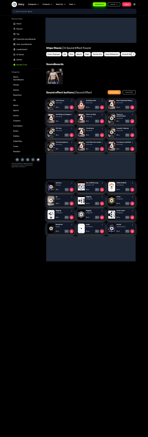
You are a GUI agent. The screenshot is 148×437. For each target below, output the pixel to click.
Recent (19, 29)
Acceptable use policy (17, 165)
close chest (120, 210)
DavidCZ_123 (90, 185)
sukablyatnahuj (120, 226)
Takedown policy (27, 163)
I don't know (60, 100)
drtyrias (58, 199)
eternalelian (89, 226)
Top (17, 34)
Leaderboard (21, 49)
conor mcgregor (54, 54)
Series (15, 131)
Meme (15, 105)
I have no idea (91, 114)
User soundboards (24, 44)
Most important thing (123, 100)
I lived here (90, 128)
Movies (16, 85)
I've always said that (123, 142)
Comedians (18, 126)
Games (19, 60)
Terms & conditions (17, 163)
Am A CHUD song (92, 183)
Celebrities (17, 141)
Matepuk (58, 185)
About (17, 166)
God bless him (91, 100)
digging (88, 196)
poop (88, 224)
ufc (64, 54)
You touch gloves (62, 142)
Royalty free (21, 65)
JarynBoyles (120, 185)
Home (18, 24)
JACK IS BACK (121, 183)
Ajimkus (59, 183)
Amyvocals (59, 102)
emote (118, 224)
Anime (16, 115)
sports (79, 54)
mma (71, 54)
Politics (16, 136)
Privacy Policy (28, 165)
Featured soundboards (26, 39)
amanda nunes (128, 54)
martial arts (97, 54)
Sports (16, 110)
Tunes (15, 146)
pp (56, 196)
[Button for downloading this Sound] (72, 107)
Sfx (14, 100)
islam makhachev (112, 54)
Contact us (23, 166)
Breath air (59, 224)
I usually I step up (122, 128)
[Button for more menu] (72, 101)
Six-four (59, 128)
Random (16, 151)
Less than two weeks (93, 142)
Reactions (17, 95)
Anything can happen (63, 114)
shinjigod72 (89, 199)
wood (118, 196)
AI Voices (20, 54)
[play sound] (51, 104)
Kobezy (58, 226)
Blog (13, 166)
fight (87, 54)
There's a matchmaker (121, 115)
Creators (16, 121)
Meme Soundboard (18, 78)
